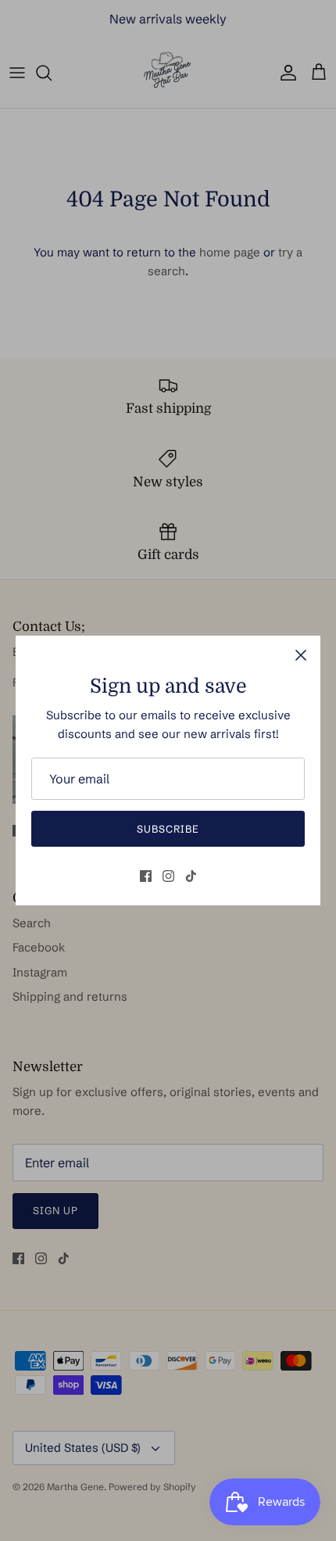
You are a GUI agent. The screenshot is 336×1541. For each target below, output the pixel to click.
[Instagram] (168, 876)
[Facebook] (146, 876)
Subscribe (168, 828)
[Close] (301, 655)
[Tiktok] (191, 876)
